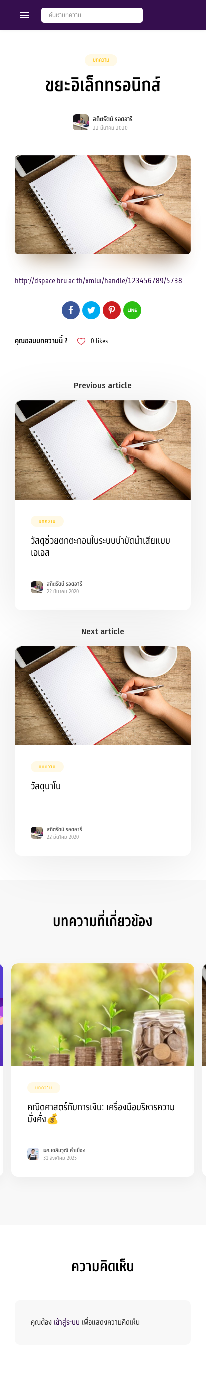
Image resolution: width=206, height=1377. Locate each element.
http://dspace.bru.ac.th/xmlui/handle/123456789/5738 (98, 280)
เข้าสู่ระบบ (67, 1322)
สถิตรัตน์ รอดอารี (113, 119)
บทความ (101, 60)
